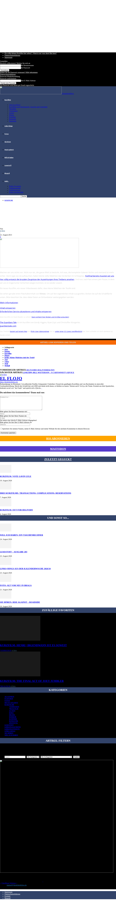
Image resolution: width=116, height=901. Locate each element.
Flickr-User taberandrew (40, 331)
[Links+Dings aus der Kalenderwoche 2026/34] (5, 564)
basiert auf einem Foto (18, 331)
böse (6, 349)
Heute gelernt (9, 150)
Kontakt (7, 896)
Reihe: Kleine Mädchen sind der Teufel (19, 358)
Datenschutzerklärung (12, 55)
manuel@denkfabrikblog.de (17, 885)
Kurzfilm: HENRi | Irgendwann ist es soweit (33, 645)
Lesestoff (8, 165)
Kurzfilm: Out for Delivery (16, 510)
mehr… (7, 181)
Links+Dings (9, 126)
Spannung (12, 121)
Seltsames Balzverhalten (40, 370)
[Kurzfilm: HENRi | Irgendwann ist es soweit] (20, 640)
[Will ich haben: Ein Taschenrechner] (5, 531)
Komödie (12, 117)
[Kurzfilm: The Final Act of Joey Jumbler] (20, 676)
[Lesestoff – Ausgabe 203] (5, 548)
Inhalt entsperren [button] (7, 308)
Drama (11, 115)
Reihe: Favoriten (15, 186)
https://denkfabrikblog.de (9, 382)
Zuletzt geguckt (58, 459)
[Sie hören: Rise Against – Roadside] (5, 598)
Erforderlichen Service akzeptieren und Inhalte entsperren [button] (25, 311)
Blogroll (7, 173)
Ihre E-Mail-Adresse (28, 81)
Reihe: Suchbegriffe (16, 192)
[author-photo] (3, 375)
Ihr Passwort (25, 68)
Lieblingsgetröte (15, 188)
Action (11, 113)
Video (7, 362)
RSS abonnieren (58, 438)
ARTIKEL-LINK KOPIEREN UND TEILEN (58, 342)
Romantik (12, 119)
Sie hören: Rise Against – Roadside (20, 602)
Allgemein (9, 697)
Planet (7, 355)
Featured (9, 699)
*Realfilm (12, 109)
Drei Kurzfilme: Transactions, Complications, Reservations (35, 493)
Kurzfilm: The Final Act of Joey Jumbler (32, 680)
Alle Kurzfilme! (14, 105)
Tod (6, 360)
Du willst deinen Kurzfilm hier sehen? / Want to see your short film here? (31, 53)
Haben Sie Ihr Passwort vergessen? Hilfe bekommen (19, 72)
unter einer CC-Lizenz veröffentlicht (68, 331)
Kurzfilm (8, 353)
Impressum (8, 57)
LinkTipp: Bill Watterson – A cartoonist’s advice (48, 372)
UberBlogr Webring (8, 883)
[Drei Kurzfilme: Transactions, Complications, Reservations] (5, 489)
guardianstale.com (8, 326)
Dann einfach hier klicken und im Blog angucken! (50, 317)
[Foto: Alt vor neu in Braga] (5, 581)
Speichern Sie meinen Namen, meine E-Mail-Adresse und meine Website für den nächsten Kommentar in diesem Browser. (46, 429)
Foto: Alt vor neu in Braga (16, 585)
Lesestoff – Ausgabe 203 (13, 552)
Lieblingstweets (14, 190)
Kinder (7, 351)
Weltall (7, 366)
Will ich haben (9, 157)
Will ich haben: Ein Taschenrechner (21, 535)
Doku (11, 713)
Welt (6, 364)
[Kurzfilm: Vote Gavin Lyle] (5, 472)
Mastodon (58, 448)
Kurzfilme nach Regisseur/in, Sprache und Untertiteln (28, 107)
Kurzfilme (8, 100)
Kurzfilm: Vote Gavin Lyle (15, 476)
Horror (12, 717)
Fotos (7, 134)
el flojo (2, 231)
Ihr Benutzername (27, 65)
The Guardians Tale (8, 322)
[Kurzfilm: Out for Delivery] (5, 506)
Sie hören (8, 142)
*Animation (13, 111)
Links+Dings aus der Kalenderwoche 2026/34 (25, 569)
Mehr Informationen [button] (9, 302)
